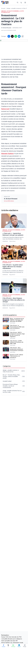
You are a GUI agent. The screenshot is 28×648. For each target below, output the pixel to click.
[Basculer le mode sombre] (21, 2)
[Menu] (25, 2)
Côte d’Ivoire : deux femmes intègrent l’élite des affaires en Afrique (13, 300)
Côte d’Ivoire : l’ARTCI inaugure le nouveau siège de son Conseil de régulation (17, 334)
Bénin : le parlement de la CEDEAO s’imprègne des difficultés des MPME (17, 320)
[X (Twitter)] (12, 36)
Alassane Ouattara (7, 153)
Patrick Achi (5, 109)
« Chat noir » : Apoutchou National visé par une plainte (12, 234)
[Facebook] (8, 36)
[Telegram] (19, 36)
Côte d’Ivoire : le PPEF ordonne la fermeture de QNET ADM (16, 342)
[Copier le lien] (22, 36)
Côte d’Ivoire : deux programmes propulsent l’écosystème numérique (16, 349)
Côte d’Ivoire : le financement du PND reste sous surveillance (17, 327)
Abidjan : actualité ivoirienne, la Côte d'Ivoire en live (12, 11)
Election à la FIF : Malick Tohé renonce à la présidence (16, 356)
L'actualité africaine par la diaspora (11, 639)
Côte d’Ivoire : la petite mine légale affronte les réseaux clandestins (12, 266)
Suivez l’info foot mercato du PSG (11, 637)
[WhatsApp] (15, 36)
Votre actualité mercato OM (9, 640)
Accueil (3, 8)
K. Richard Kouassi (10, 199)
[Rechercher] (17, 2)
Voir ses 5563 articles (9, 201)
